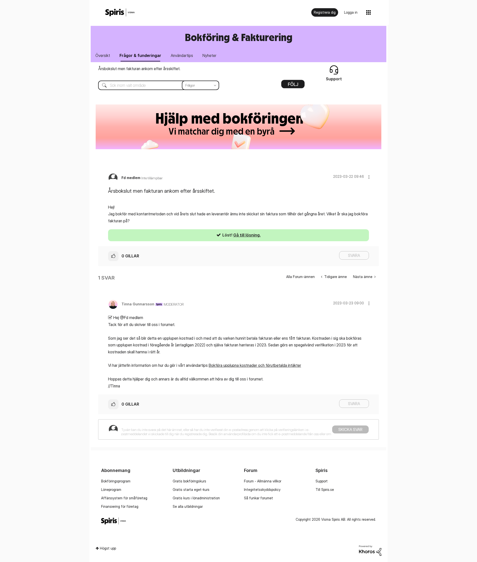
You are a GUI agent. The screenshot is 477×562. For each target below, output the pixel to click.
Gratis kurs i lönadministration (196, 498)
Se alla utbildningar (188, 506)
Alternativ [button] (292, 86)
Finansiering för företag (119, 506)
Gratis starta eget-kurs (191, 489)
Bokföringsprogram (115, 481)
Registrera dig (325, 12)
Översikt (102, 55)
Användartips (182, 55)
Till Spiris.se (325, 489)
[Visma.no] (120, 12)
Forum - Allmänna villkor (262, 481)
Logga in (351, 12)
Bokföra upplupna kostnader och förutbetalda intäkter (255, 365)
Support (322, 481)
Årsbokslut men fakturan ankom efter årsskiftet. (139, 68)
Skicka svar (350, 429)
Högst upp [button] (108, 548)
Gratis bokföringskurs (189, 481)
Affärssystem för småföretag (124, 498)
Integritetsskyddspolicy (262, 489)
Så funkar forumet (258, 498)
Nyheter (209, 55)
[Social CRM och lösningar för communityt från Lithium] (370, 550)
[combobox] (155, 85)
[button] (369, 177)
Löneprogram (111, 489)
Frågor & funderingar (140, 55)
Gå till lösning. (247, 235)
